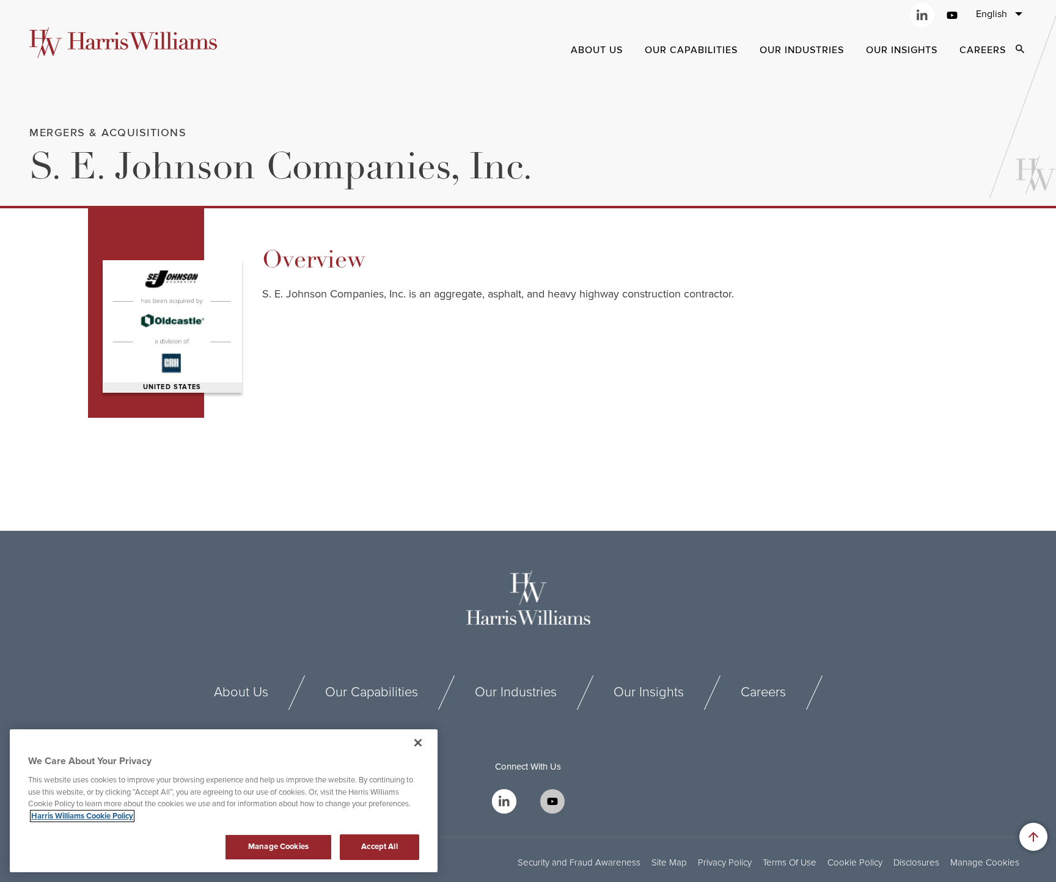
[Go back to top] (1033, 837)
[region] (224, 800)
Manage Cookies (984, 862)
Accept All (379, 846)
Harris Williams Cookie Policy (82, 816)
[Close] (418, 742)
